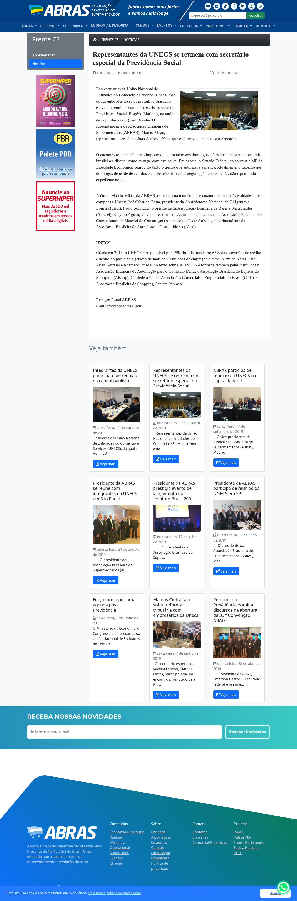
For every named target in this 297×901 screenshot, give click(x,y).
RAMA (239, 832)
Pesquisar (255, 15)
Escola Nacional (246, 847)
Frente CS (110, 39)
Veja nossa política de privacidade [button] (114, 893)
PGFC (238, 852)
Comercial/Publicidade (210, 842)
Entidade (158, 832)
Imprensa (200, 837)
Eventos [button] (165, 25)
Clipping (116, 863)
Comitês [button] (241, 26)
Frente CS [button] (189, 26)
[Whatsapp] (260, 5)
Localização (160, 852)
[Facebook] (234, 5)
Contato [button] (264, 26)
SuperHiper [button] (73, 26)
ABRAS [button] (28, 26)
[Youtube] (208, 5)
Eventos (116, 858)
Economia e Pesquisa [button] (110, 25)
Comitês (158, 847)
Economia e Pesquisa (127, 832)
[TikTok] (225, 5)
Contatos (199, 832)
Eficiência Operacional (120, 845)
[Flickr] (216, 5)
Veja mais (107, 463)
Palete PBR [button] (216, 26)
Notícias (39, 63)
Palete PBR (242, 837)
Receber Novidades (247, 732)
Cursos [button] (143, 25)
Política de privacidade (160, 866)
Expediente (160, 858)
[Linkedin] (243, 5)
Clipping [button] (48, 26)
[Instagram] (251, 5)
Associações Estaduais (161, 840)
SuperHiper (119, 852)
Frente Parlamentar (250, 842)
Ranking (116, 837)
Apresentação (43, 55)
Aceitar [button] (275, 893)
